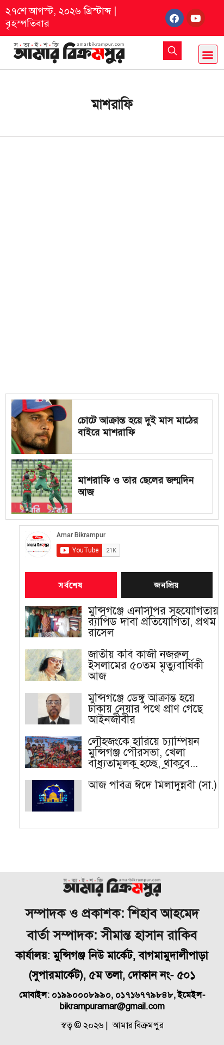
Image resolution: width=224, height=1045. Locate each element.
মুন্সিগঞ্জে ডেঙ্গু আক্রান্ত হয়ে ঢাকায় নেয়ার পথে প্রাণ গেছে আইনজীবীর (145, 709)
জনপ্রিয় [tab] (166, 585)
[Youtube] (195, 18)
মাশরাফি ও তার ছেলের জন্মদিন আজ (136, 486)
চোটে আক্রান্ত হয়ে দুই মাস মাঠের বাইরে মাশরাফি (138, 426)
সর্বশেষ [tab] (71, 585)
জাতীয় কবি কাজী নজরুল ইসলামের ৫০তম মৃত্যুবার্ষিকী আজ (145, 665)
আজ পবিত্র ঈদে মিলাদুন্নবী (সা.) (152, 785)
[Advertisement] (112, 254)
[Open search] (172, 50)
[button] (207, 54)
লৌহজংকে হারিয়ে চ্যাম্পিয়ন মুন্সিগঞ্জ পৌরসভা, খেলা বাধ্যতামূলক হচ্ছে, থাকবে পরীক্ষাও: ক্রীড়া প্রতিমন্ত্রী (144, 752)
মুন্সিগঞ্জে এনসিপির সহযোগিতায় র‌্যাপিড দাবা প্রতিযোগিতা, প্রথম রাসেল (153, 622)
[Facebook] (174, 18)
